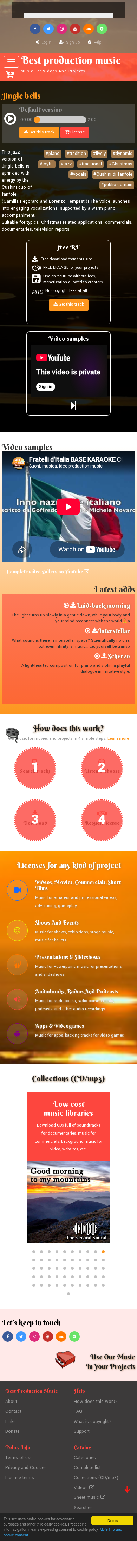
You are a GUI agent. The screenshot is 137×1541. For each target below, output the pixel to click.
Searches (83, 1507)
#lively (99, 153)
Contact (13, 1411)
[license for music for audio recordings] (17, 1000)
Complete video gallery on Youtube (45, 571)
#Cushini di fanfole (112, 174)
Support (82, 1431)
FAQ (78, 1411)
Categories (85, 1458)
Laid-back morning (103, 605)
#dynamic (122, 153)
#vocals (78, 174)
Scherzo (119, 656)
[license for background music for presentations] (17, 966)
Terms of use (19, 1458)
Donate (12, 1431)
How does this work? (96, 1401)
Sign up (72, 42)
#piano (53, 153)
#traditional (90, 164)
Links (10, 1421)
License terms (19, 1478)
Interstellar (114, 631)
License (77, 132)
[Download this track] (73, 605)
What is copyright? (93, 1421)
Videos (81, 1487)
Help (96, 42)
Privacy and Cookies (26, 1467)
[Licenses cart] (10, 74)
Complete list (87, 1467)
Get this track (41, 132)
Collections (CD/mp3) (96, 1478)
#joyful (47, 164)
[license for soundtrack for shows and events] (17, 931)
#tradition (76, 153)
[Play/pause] (10, 120)
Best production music (71, 64)
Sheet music (87, 1497)
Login (45, 42)
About (11, 1401)
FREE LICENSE (55, 267)
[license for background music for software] (17, 1035)
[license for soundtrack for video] (17, 891)
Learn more (118, 739)
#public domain (116, 185)
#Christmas (120, 164)
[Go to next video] (73, 406)
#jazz (66, 164)
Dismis (112, 1520)
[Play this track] (66, 605)
